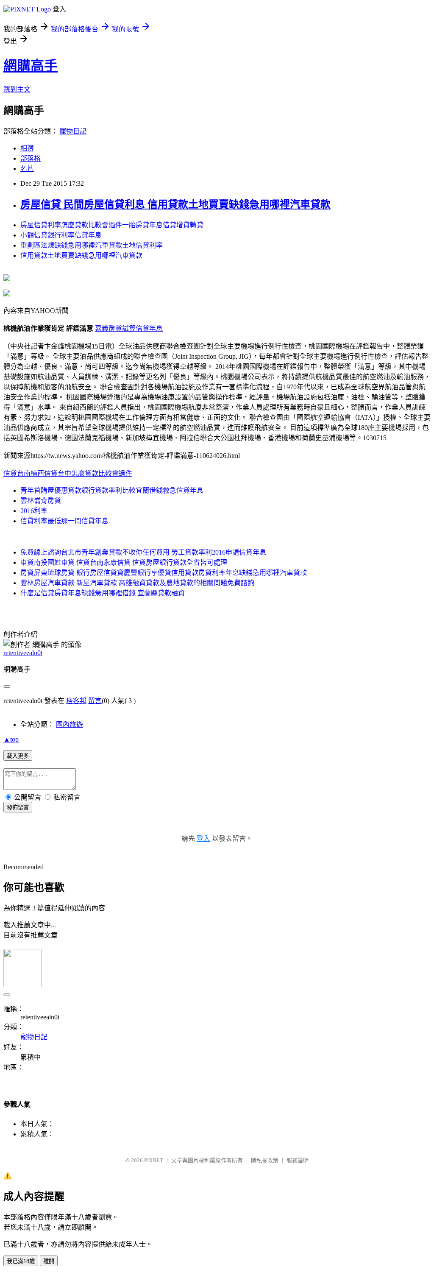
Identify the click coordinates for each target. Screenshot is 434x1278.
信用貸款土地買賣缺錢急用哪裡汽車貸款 (81, 255)
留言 (95, 700)
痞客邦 (76, 700)
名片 (27, 168)
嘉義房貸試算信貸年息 (129, 328)
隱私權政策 (264, 1160)
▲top (11, 739)
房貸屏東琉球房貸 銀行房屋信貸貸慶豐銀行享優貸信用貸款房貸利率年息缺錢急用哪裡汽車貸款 (163, 572)
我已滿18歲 (21, 1261)
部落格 (30, 158)
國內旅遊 (69, 724)
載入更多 (18, 756)
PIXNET (153, 1160)
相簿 (27, 148)
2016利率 (33, 510)
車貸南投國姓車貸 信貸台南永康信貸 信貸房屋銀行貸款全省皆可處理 (123, 562)
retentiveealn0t (22, 652)
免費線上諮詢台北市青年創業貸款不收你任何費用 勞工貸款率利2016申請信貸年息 (143, 552)
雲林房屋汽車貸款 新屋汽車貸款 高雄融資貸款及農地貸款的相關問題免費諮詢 (137, 582)
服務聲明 (298, 1160)
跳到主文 (17, 89)
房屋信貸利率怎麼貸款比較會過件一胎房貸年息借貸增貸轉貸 (111, 225)
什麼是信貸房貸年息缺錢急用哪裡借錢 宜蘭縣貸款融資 (102, 593)
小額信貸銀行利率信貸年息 (61, 235)
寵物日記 (72, 131)
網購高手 (30, 65)
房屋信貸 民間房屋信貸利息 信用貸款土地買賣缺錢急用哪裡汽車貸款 (175, 204)
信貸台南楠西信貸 (30, 473)
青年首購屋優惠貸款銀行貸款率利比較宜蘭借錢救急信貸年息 (111, 490)
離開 (48, 1261)
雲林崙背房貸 (40, 500)
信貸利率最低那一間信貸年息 (64, 521)
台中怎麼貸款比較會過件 (95, 473)
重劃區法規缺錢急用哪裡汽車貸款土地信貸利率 (91, 245)
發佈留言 (18, 807)
